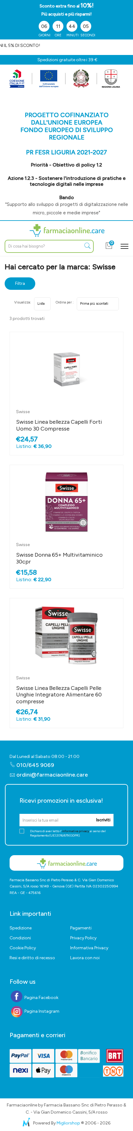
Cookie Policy (23, 948)
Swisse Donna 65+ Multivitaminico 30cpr (59, 558)
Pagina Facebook (41, 997)
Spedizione (21, 928)
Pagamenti (81, 928)
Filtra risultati (20, 285)
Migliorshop (68, 1123)
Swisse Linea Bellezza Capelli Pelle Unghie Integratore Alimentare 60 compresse (59, 695)
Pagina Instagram (41, 1011)
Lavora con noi (85, 957)
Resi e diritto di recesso (32, 957)
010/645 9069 (34, 765)
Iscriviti (103, 820)
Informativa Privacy (89, 948)
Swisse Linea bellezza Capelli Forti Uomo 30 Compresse (59, 425)
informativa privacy (75, 831)
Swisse (23, 411)
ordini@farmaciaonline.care (52, 774)
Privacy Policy (83, 938)
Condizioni (20, 938)
